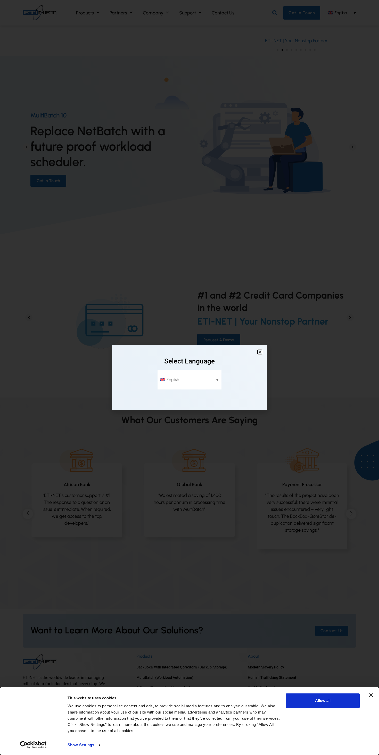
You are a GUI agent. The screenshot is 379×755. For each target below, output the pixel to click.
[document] (189, 377)
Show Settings (81, 745)
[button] (260, 352)
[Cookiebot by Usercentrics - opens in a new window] (33, 745)
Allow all (323, 700)
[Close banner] (371, 695)
